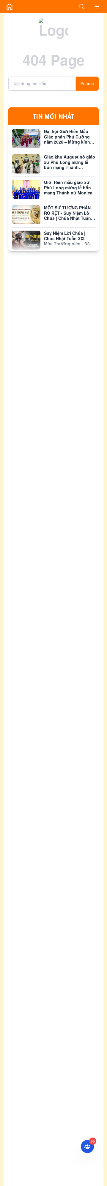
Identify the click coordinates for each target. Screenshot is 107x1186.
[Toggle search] (81, 6)
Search (87, 83)
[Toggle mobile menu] (96, 6)
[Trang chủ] (9, 6)
